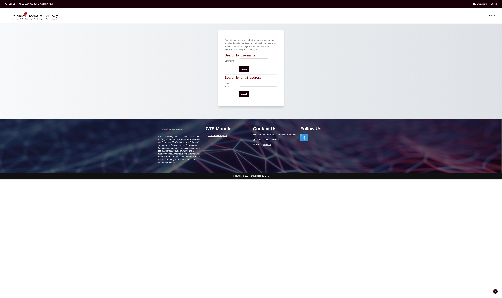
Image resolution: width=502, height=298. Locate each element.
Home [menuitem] (492, 16)
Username (229, 61)
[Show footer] (495, 291)
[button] (481, 4)
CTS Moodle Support (217, 135)
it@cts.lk (49, 4)
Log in (494, 4)
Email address (228, 84)
